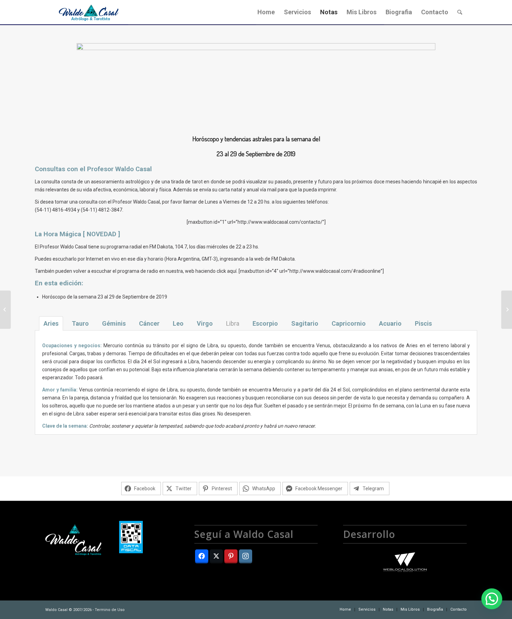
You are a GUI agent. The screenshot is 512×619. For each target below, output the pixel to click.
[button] (491, 598)
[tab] (51, 323)
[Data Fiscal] (131, 538)
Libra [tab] (232, 323)
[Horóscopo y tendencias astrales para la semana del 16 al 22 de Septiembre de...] (5, 310)
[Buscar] (460, 12)
